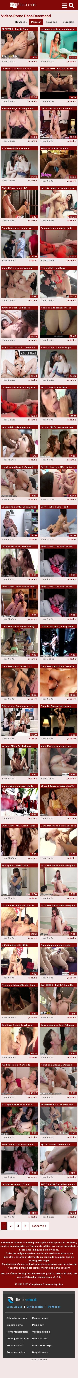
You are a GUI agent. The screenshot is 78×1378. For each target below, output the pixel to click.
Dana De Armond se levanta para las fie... (56, 706)
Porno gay (38, 1325)
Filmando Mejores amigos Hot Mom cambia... (18, 108)
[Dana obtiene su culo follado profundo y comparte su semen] (19, 802)
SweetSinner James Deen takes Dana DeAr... (19, 587)
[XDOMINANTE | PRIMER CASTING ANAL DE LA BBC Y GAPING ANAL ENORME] (58, 84)
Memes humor (40, 1318)
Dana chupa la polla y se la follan (55, 945)
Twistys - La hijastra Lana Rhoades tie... (55, 148)
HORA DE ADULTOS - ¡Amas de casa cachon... (18, 347)
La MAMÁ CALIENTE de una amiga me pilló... (16, 69)
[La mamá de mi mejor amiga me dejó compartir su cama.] (58, 44)
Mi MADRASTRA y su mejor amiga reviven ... (16, 148)
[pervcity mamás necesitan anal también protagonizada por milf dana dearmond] (58, 204)
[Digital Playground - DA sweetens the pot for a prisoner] (19, 204)
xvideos (33, 260)
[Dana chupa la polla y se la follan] (58, 961)
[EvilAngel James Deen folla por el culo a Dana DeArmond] (58, 1041)
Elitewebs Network (17, 1318)
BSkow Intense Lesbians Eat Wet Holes (58, 786)
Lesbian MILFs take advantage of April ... (57, 427)
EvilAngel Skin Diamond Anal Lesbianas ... (17, 1105)
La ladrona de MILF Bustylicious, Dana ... (19, 507)
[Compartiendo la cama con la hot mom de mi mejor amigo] (58, 244)
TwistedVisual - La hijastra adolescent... (16, 308)
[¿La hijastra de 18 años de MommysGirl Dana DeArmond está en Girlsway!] (19, 1080)
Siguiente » (39, 1226)
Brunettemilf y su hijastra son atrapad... (57, 1105)
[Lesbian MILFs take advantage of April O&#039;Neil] (58, 443)
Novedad (51, 22)
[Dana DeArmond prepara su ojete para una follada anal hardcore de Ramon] (19, 284)
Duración (68, 22)
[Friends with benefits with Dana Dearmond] (19, 1001)
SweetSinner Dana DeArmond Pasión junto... (18, 1144)
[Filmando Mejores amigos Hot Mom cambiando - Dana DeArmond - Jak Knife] (19, 124)
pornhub (32, 61)
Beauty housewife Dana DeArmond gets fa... (15, 865)
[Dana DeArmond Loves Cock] (19, 682)
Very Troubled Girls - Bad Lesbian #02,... (54, 507)
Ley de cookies (35, 1307)
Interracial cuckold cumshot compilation (16, 427)
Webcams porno (41, 1332)
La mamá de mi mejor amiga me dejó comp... (58, 29)
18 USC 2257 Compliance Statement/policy (39, 1284)
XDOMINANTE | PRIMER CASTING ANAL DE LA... (58, 69)
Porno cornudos (16, 1352)
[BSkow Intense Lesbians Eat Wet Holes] (58, 802)
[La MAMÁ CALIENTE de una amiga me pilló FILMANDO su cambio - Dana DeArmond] (19, 84)
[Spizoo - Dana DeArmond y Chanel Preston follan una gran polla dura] (58, 1160)
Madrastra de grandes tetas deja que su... (56, 308)
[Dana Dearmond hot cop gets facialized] (19, 244)
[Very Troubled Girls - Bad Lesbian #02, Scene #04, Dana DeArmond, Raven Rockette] (58, 522)
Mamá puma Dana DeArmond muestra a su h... (17, 467)
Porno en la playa (42, 1345)
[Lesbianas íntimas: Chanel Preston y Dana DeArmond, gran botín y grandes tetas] (19, 1200)
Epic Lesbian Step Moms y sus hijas (18, 706)
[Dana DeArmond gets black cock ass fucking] (58, 841)
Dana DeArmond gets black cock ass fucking (58, 826)
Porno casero (39, 1338)
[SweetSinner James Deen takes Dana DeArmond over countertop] (19, 602)
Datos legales (14, 1307)
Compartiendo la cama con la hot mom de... (56, 228)
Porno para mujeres (18, 1338)
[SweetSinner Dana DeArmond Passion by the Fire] (58, 562)
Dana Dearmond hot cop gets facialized (18, 228)
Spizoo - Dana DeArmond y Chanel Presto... (55, 1144)
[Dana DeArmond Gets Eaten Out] (58, 682)
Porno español (15, 1345)
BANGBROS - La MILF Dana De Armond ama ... (57, 985)
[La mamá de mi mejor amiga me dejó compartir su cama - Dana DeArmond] (19, 403)
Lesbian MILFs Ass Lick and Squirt (16, 547)
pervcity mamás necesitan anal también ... (57, 188)
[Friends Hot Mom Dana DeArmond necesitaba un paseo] (58, 284)
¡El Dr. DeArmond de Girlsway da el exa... (58, 865)
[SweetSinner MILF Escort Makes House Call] (19, 841)
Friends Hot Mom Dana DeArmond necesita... (53, 268)
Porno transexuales (17, 1332)
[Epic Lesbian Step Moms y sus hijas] (19, 722)
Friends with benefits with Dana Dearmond (19, 985)
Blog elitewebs (40, 1352)
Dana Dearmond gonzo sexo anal (56, 746)
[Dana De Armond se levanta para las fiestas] (58, 722)
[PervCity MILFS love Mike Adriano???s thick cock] (58, 403)
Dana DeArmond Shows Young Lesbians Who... (18, 626)
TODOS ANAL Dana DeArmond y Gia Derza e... (58, 1184)
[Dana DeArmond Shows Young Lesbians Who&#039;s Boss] (19, 642)
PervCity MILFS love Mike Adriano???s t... (54, 387)
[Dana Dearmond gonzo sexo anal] (58, 762)
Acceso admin (39, 1359)
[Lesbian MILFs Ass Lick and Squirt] (19, 562)
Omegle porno (15, 1325)
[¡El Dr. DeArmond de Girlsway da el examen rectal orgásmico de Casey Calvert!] (58, 881)
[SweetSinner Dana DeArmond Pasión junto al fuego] (19, 1160)
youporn (71, 61)
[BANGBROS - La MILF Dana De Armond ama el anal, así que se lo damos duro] (58, 1001)
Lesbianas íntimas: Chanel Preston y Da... (16, 1184)
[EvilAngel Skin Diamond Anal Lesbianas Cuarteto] (19, 1120)
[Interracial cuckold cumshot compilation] (19, 443)
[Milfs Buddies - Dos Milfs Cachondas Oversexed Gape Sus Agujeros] (19, 961)
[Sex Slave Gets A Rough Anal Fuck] (19, 1041)
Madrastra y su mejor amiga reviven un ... (56, 347)
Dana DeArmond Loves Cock (17, 666)
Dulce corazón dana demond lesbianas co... (56, 108)
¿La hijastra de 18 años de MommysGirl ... (16, 1065)
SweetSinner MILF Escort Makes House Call (18, 826)
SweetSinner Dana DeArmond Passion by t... (57, 547)
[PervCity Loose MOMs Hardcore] (58, 483)
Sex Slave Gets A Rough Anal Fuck (17, 1025)
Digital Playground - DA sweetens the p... (14, 188)
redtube (71, 141)
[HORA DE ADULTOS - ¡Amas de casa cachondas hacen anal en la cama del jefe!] (19, 363)
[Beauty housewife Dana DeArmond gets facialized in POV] (19, 881)
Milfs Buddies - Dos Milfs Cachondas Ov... (15, 945)
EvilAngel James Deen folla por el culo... (57, 1025)
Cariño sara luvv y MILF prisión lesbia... (57, 626)
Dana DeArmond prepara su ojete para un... (17, 268)
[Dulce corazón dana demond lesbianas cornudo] (58, 124)
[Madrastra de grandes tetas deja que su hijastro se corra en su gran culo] (58, 323)
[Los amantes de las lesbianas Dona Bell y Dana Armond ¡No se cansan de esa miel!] (19, 921)
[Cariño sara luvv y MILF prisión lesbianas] (58, 642)
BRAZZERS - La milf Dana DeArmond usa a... (15, 29)
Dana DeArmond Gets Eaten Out (58, 666)
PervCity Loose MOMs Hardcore (58, 467)
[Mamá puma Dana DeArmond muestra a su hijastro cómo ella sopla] (19, 483)
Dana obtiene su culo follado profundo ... (17, 786)
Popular (36, 22)
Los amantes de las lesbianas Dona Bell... (18, 905)
